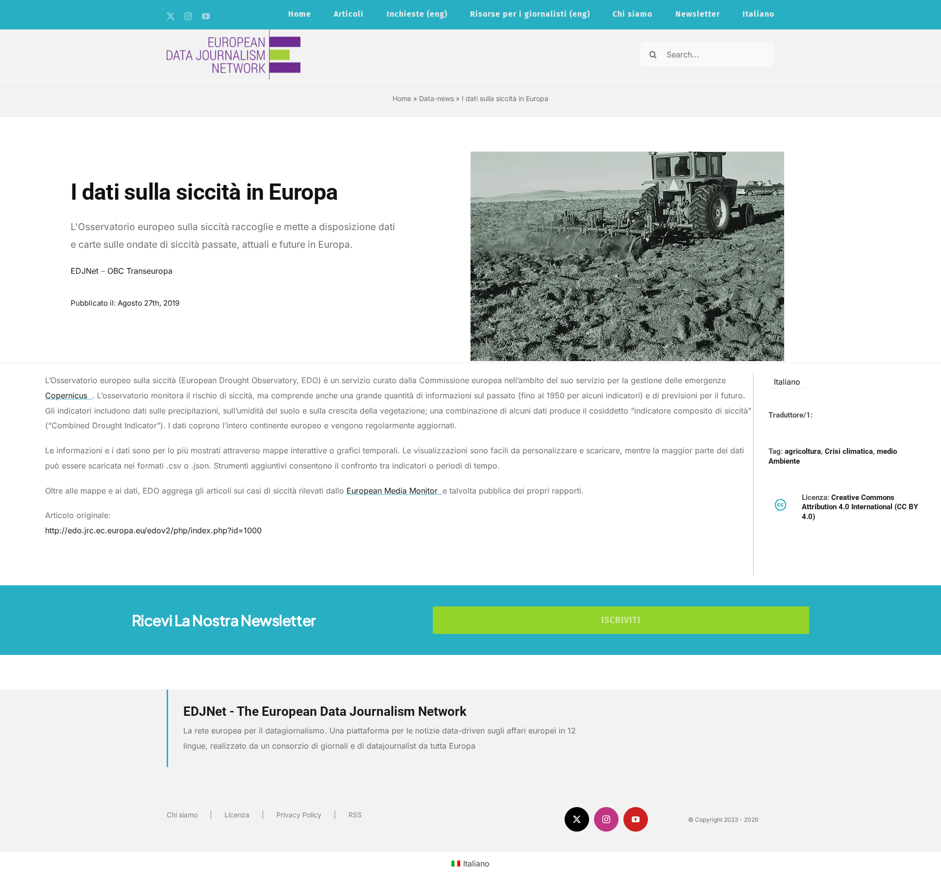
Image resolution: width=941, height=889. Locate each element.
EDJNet (85, 271)
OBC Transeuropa (140, 271)
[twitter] (170, 16)
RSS (355, 815)
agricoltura (803, 451)
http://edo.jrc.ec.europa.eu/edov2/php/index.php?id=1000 (153, 530)
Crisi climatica (849, 451)
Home (402, 98)
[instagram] (188, 16)
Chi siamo (182, 815)
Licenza (236, 815)
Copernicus (67, 395)
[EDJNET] (233, 33)
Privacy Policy (299, 815)
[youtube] (206, 16)
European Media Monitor (393, 491)
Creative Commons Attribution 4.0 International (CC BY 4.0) (860, 507)
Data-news (436, 98)
